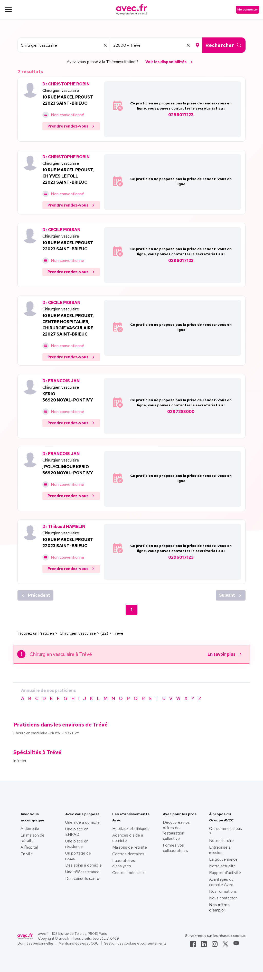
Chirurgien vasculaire (60, 90)
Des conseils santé (82, 878)
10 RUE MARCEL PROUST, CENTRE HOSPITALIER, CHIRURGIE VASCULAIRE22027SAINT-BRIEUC (68, 325)
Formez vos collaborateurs (175, 847)
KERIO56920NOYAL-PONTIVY (67, 397)
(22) (104, 633)
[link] (193, 945)
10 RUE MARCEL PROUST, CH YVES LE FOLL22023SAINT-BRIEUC (68, 176)
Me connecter (247, 9)
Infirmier (19, 760)
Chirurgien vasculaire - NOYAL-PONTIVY (46, 733)
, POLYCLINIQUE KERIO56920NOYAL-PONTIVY (67, 470)
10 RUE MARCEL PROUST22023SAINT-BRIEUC (67, 100)
